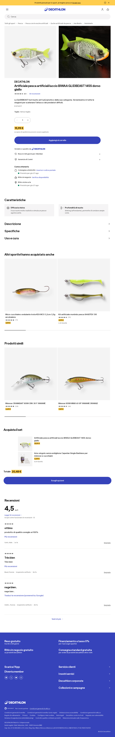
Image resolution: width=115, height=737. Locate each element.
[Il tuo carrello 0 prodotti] (108, 9)
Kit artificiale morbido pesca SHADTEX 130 (77, 314)
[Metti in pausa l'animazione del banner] (105, 3)
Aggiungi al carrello (57, 140)
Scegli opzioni (57, 480)
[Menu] (7, 9)
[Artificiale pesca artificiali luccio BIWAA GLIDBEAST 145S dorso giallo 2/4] (85, 52)
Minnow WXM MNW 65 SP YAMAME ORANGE (78, 403)
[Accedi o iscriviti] (102, 9)
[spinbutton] (22, 120)
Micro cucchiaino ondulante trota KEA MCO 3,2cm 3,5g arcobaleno (30, 315)
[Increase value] (28, 120)
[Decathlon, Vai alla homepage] (54, 9)
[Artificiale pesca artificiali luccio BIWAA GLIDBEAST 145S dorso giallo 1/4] (30, 52)
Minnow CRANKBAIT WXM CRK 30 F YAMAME (25, 403)
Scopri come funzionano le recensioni (18, 518)
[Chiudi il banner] (109, 3)
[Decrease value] (17, 120)
